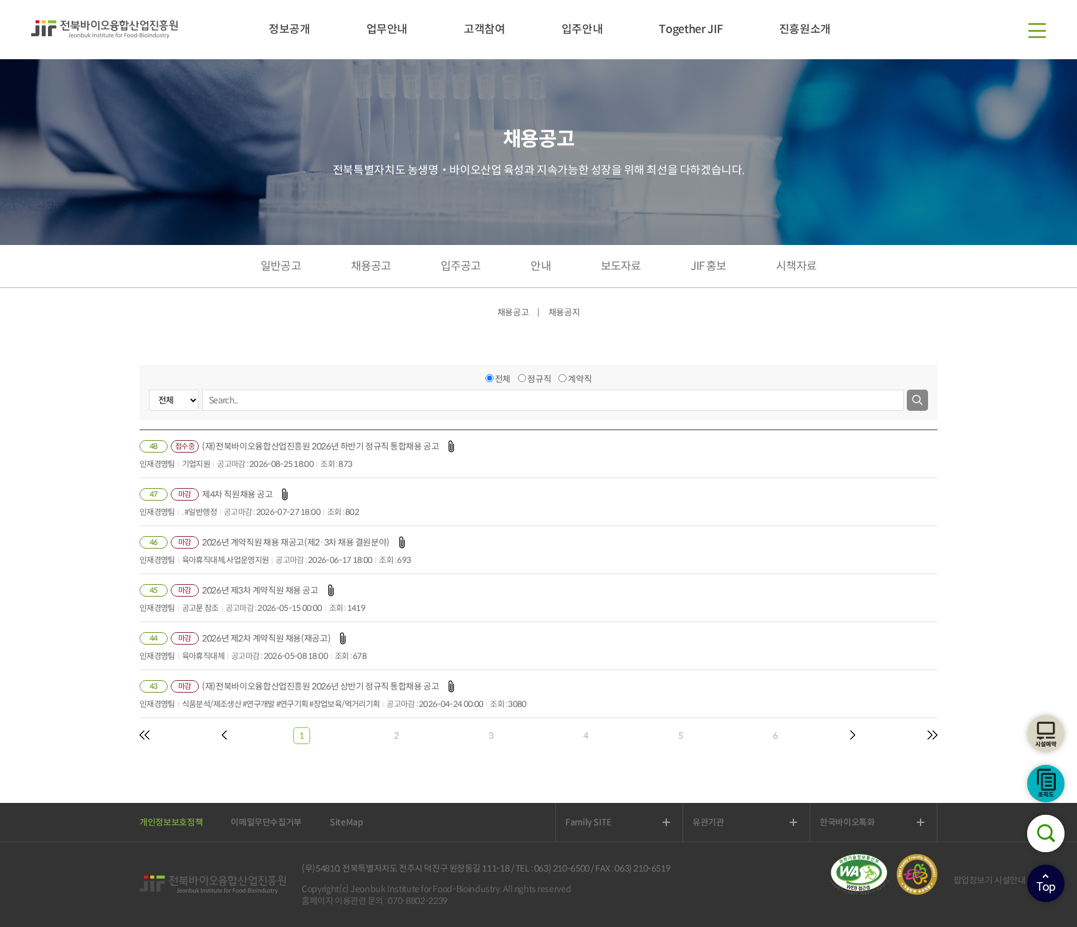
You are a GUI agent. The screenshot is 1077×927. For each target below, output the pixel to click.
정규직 (539, 379)
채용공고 (371, 266)
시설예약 (1046, 733)
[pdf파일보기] (862, 892)
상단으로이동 (1046, 883)
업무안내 (387, 29)
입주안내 (582, 29)
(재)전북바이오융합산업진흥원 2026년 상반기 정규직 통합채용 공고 (320, 686)
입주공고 (461, 266)
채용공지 (564, 312)
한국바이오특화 (862, 822)
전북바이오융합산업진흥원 (104, 29)
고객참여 (484, 29)
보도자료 (621, 266)
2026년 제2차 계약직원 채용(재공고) (266, 638)
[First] (224, 736)
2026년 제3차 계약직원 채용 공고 (260, 590)
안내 (540, 266)
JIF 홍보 (708, 266)
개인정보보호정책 (171, 822)
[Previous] (145, 736)
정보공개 (289, 29)
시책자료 (796, 266)
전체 (502, 379)
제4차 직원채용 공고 (237, 494)
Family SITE (602, 822)
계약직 (579, 379)
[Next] (852, 736)
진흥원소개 (805, 29)
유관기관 (722, 822)
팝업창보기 (973, 880)
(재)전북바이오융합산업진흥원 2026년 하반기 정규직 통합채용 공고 (320, 446)
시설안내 (1010, 880)
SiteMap (346, 822)
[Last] (932, 736)
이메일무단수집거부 (266, 822)
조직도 (1046, 783)
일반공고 (280, 266)
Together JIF (690, 29)
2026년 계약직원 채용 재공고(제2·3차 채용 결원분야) (296, 542)
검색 (1046, 833)
